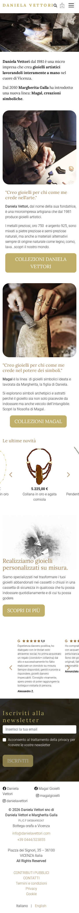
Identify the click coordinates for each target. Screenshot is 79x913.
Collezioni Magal (38, 421)
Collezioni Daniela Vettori (40, 263)
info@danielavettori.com (31, 833)
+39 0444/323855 (31, 840)
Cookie (31, 894)
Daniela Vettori (28, 5)
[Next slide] (68, 474)
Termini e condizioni (31, 883)
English (40, 906)
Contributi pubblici (31, 873)
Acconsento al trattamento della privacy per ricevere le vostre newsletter (41, 742)
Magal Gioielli (49, 789)
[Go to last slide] (10, 474)
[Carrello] (62, 5)
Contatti (31, 878)
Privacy (31, 889)
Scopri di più (23, 610)
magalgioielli (49, 796)
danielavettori (17, 801)
